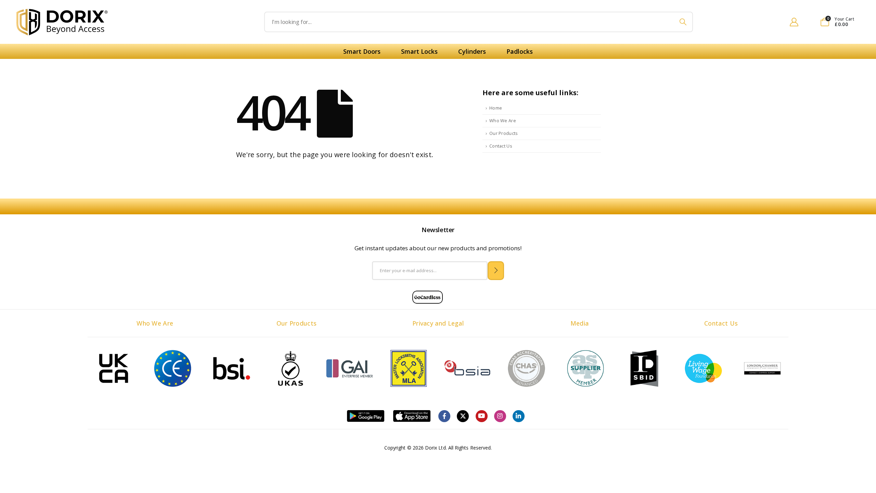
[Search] (683, 21)
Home (495, 108)
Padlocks (519, 51)
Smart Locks (419, 51)
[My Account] (794, 21)
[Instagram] (500, 416)
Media (579, 323)
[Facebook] (444, 416)
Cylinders (472, 51)
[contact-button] (496, 270)
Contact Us (500, 146)
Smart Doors (362, 51)
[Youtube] (482, 416)
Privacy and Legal (438, 323)
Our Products (503, 133)
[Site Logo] (62, 22)
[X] (463, 416)
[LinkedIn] (519, 416)
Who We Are (502, 121)
